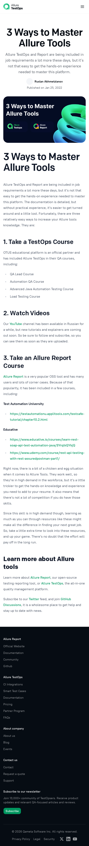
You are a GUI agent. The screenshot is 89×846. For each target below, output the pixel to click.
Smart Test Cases (14, 691)
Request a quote (14, 774)
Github (7, 666)
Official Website (14, 646)
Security (49, 839)
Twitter (34, 599)
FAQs (6, 717)
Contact (8, 767)
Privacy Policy (21, 839)
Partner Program (14, 711)
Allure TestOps (52, 583)
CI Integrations (13, 684)
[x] (62, 839)
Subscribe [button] (12, 811)
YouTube (16, 324)
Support (8, 780)
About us (9, 736)
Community (10, 659)
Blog (6, 742)
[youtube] (75, 839)
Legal (36, 839)
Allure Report (13, 376)
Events (7, 749)
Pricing (7, 704)
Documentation (13, 653)
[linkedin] (68, 839)
